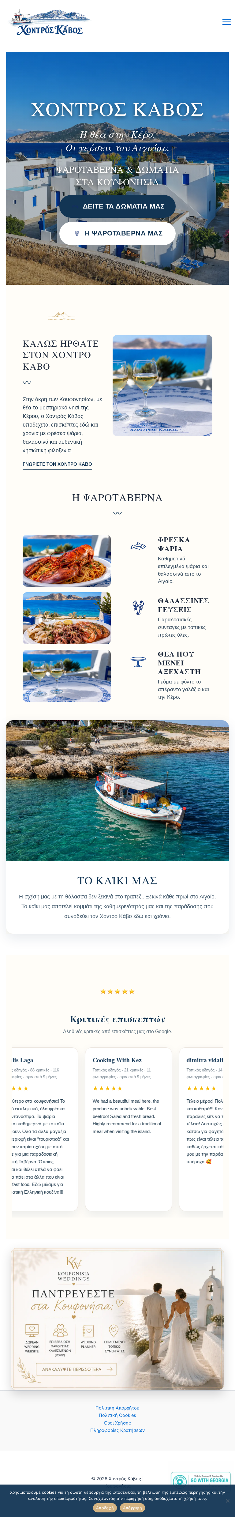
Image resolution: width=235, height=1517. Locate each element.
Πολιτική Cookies (117, 1415)
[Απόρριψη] (227, 1501)
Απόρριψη (132, 1507)
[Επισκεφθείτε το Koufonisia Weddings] (117, 1319)
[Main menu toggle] (226, 21)
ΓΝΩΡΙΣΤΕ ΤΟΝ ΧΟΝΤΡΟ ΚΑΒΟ (57, 464)
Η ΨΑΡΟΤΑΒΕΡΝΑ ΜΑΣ (124, 233)
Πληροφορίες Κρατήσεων (117, 1430)
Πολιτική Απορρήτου (117, 1408)
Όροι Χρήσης (117, 1423)
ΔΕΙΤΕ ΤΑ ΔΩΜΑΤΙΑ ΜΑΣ (124, 206)
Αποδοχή (105, 1507)
